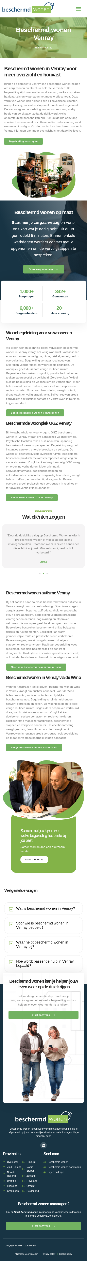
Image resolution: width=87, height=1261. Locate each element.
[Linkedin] (43, 1145)
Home (38, 47)
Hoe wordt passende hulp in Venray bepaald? (45, 963)
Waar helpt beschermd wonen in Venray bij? (42, 944)
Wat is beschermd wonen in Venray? (45, 908)
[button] (78, 8)
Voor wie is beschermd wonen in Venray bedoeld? (42, 925)
